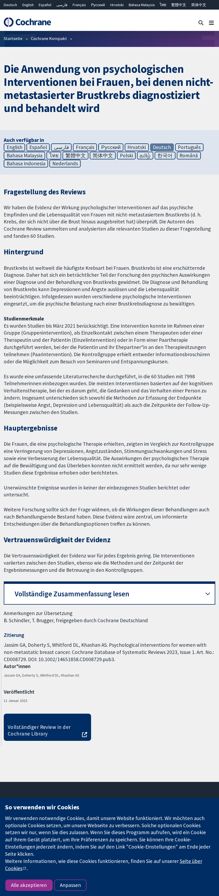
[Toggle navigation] (211, 22)
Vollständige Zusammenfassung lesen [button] (72, 593)
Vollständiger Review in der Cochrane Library (39, 730)
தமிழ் (145, 155)
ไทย (163, 4)
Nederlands (65, 163)
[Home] (27, 22)
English (28, 4)
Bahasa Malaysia (142, 4)
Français (79, 4)
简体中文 (198, 4)
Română (188, 155)
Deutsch (10, 4)
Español (45, 4)
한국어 (165, 155)
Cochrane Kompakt (49, 38)
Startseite (13, 38)
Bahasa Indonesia (26, 163)
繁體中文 (178, 4)
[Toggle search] (201, 22)
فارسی (62, 4)
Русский (98, 4)
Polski (126, 155)
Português (189, 147)
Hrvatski (117, 4)
